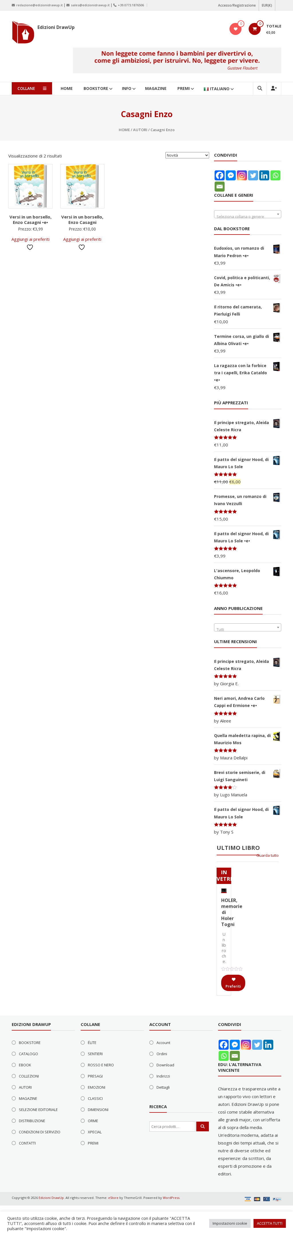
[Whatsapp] (275, 175)
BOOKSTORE (96, 88)
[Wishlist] (235, 28)
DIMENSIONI (98, 1109)
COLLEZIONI (29, 1076)
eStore (113, 1197)
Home (124, 129)
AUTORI (140, 129)
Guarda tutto (267, 855)
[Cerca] (202, 1126)
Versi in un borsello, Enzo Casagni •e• (30, 219)
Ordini (162, 1053)
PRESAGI (95, 1076)
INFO (126, 88)
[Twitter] (253, 175)
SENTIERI (95, 1053)
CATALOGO (28, 1053)
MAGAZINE (156, 88)
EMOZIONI (96, 1087)
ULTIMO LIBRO (238, 848)
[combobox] (248, 214)
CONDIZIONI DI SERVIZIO (39, 1131)
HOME (67, 88)
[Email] (220, 187)
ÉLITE (92, 1042)
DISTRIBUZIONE (32, 1120)
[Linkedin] (264, 175)
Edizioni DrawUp (56, 27)
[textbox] (247, 216)
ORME (93, 1120)
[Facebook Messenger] (231, 175)
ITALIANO (219, 88)
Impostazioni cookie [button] (230, 1223)
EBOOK (25, 1064)
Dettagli (163, 1087)
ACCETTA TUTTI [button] (269, 1223)
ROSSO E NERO (101, 1064)
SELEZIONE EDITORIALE (38, 1109)
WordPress (171, 1197)
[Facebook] (220, 175)
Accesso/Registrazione (237, 5)
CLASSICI (95, 1098)
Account (163, 1042)
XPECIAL (95, 1131)
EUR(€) (267, 5)
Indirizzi (163, 1076)
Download (165, 1064)
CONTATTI (27, 1143)
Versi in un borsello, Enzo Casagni (82, 219)
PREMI (183, 88)
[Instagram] (242, 175)
